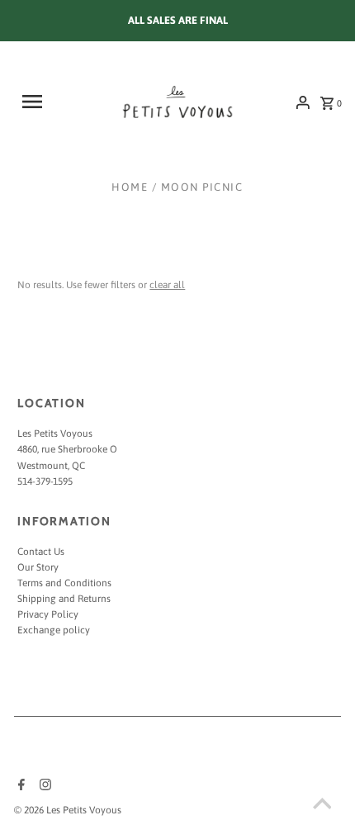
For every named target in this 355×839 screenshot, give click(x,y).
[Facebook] (19, 786)
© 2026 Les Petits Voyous (67, 810)
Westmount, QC (51, 466)
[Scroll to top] (321, 805)
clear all (167, 285)
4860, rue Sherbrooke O (67, 449)
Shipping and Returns (64, 598)
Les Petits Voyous (54, 433)
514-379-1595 (45, 481)
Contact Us (40, 551)
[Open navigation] (44, 101)
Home (129, 187)
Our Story (38, 567)
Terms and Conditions (64, 583)
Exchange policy (53, 630)
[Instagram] (43, 786)
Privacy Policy (47, 614)
